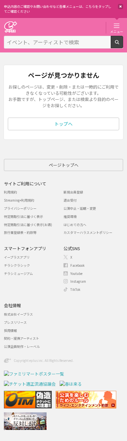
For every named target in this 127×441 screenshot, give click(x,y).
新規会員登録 (73, 192)
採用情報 (10, 330)
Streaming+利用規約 (19, 200)
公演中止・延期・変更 (80, 208)
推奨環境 (70, 216)
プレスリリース (15, 322)
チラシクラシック (17, 265)
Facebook (77, 265)
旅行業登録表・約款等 (20, 232)
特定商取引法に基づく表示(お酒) (28, 224)
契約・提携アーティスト (21, 338)
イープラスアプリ (17, 257)
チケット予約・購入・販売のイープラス (10, 27)
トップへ (63, 124)
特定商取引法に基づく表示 (23, 216)
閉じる (120, 6)
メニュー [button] (116, 31)
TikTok (75, 289)
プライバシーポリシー (20, 208)
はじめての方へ (75, 224)
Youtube (76, 273)
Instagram (78, 281)
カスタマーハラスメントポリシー (88, 232)
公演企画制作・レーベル (22, 346)
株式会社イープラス (18, 314)
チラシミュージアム (18, 273)
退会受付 (70, 200)
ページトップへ (63, 165)
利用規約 (10, 192)
